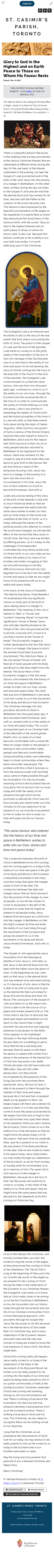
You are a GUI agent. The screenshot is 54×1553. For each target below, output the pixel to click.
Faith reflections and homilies (23, 1494)
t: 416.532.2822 (27, 1515)
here (29, 91)
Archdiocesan (37, 1490)
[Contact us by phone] (51, 3)
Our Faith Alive (15, 1490)
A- (45, 10)
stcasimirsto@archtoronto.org (27, 1518)
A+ (40, 10)
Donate (27, 4)
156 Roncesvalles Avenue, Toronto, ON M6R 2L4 (27, 1512)
